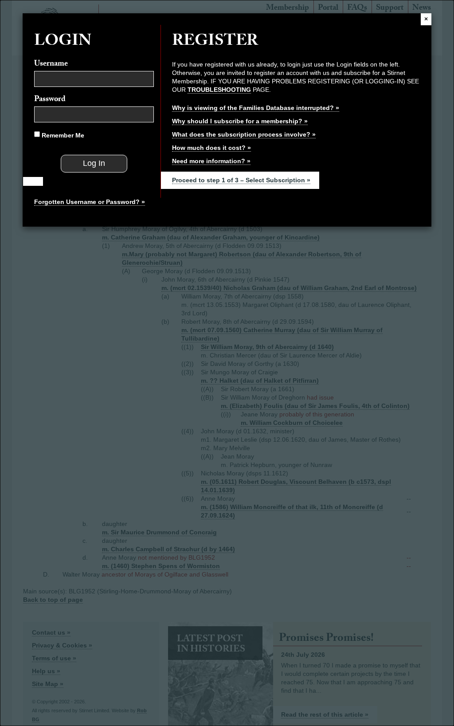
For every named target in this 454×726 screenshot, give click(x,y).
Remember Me (62, 135)
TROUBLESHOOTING (219, 89)
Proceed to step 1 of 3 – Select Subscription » (241, 180)
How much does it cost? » (211, 147)
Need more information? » (211, 161)
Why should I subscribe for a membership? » (240, 121)
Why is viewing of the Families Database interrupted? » (255, 107)
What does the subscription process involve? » (244, 134)
